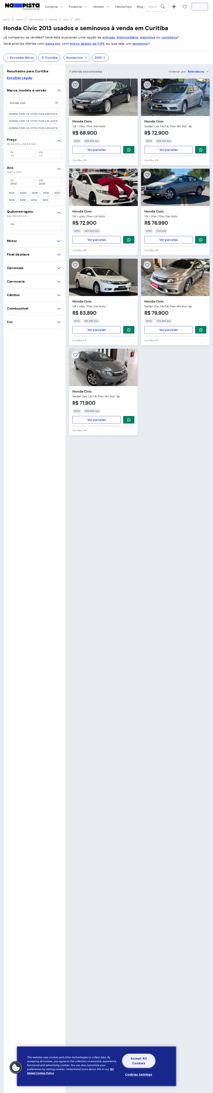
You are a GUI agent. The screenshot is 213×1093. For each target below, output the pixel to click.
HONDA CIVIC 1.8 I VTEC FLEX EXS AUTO (33, 114)
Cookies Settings (138, 1074)
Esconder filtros (22, 57)
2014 (34, 200)
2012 (45, 200)
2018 (46, 193)
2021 (11, 193)
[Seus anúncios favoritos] (184, 6)
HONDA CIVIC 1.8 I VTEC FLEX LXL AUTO (33, 121)
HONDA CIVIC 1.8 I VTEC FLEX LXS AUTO (33, 128)
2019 (35, 193)
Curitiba (51, 57)
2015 (23, 200)
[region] (96, 1066)
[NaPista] (22, 6)
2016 (12, 200)
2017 (57, 193)
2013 (98, 57)
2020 (23, 193)
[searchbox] (156, 6)
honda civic (74, 57)
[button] (16, 1067)
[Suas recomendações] (174, 6)
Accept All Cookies (139, 1060)
